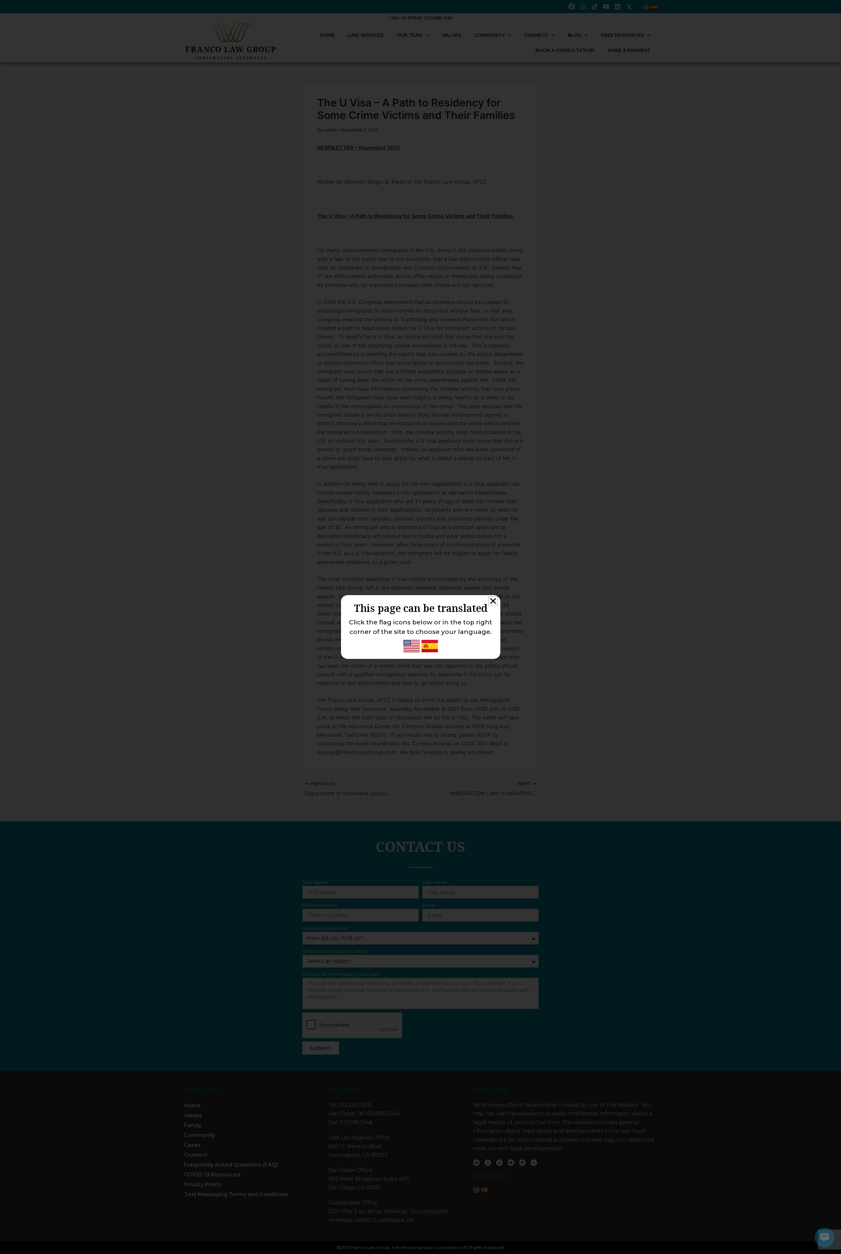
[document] (420, 627)
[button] (493, 601)
